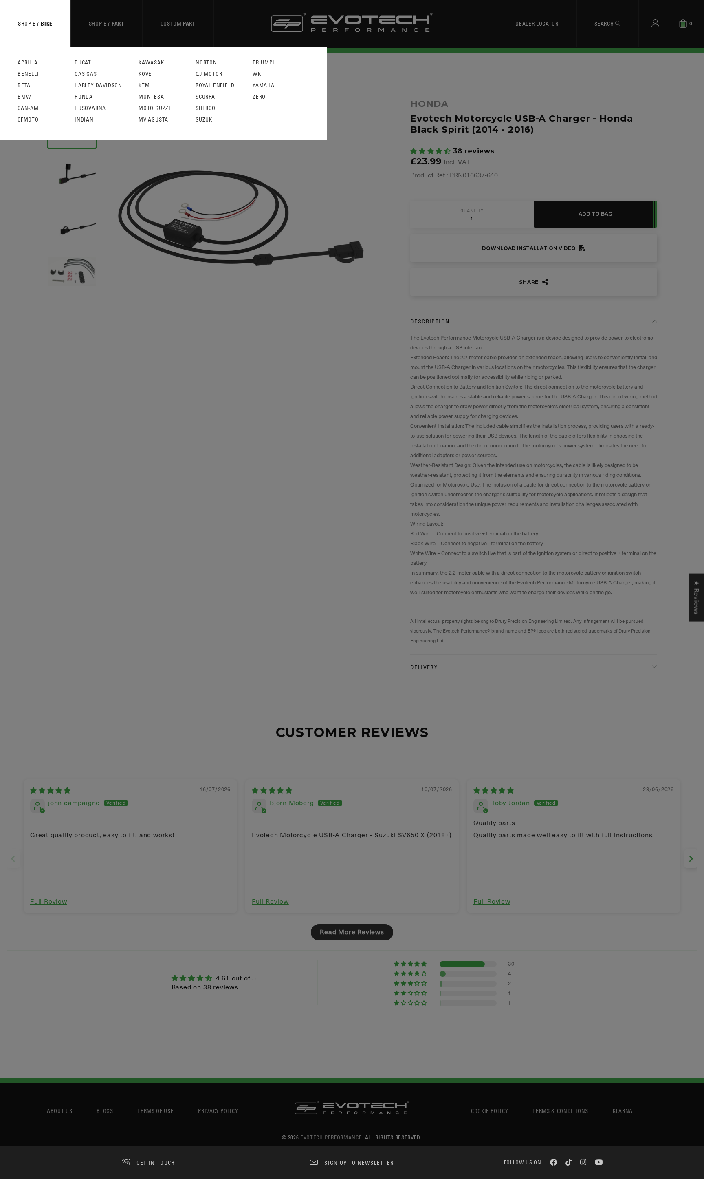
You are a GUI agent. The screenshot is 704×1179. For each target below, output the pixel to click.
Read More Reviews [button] (352, 932)
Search (605, 23)
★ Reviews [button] (696, 597)
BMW (24, 97)
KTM (144, 85)
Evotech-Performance (331, 1137)
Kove (145, 74)
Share (529, 282)
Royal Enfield (215, 85)
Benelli (28, 74)
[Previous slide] (13, 858)
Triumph (264, 63)
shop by (35, 23)
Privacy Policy (218, 1110)
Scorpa (205, 97)
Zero (259, 97)
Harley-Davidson (98, 85)
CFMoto (28, 120)
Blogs (105, 1110)
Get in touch (155, 1162)
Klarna (623, 1110)
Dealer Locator (536, 23)
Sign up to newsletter (359, 1162)
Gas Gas (86, 74)
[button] (431, 151)
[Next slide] (690, 858)
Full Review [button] (48, 902)
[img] (50, 791)
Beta (24, 85)
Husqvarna (90, 108)
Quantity (471, 211)
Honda (84, 97)
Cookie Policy (489, 1110)
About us (59, 1110)
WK (257, 74)
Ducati (84, 63)
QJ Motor (209, 74)
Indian (84, 120)
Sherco (206, 108)
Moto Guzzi (155, 108)
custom (178, 23)
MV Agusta (153, 120)
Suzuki (205, 120)
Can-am (28, 108)
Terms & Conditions (560, 1110)
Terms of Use (155, 1110)
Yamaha (264, 85)
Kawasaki (152, 63)
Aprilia (28, 63)
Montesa (151, 97)
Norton (206, 63)
